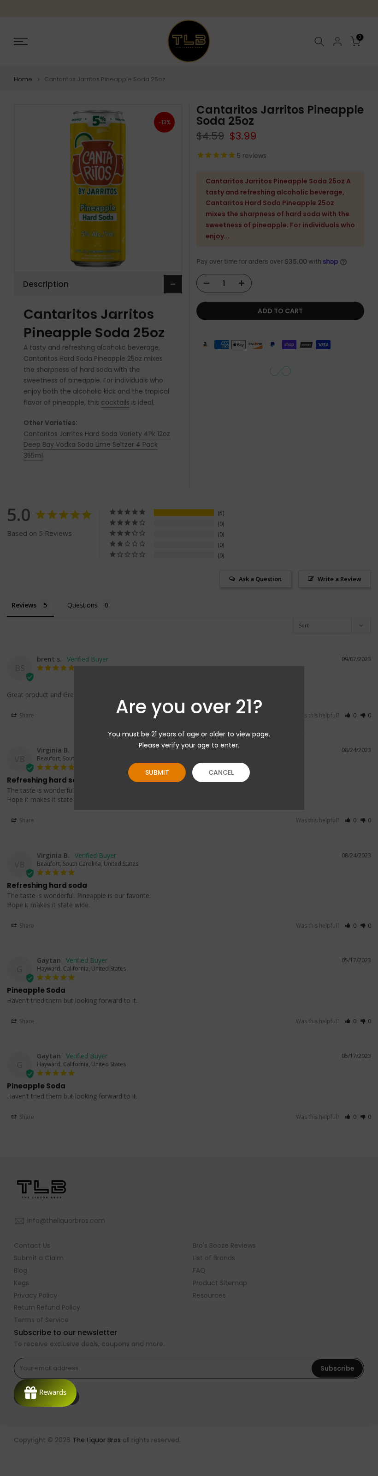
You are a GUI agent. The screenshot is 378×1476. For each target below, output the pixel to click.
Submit (157, 772)
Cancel (221, 772)
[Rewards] (45, 1393)
